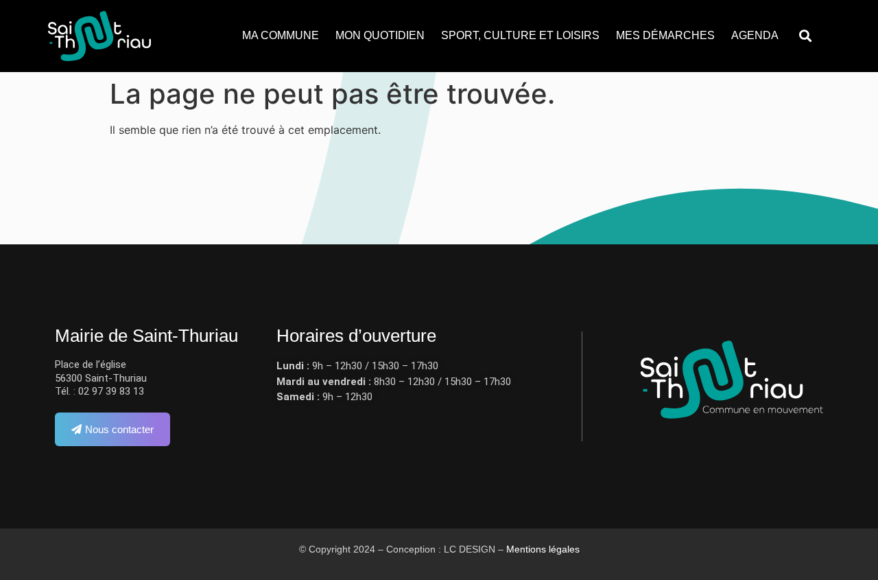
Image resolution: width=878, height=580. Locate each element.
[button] (805, 36)
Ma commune (280, 35)
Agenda (755, 35)
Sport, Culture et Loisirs (520, 35)
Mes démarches (665, 35)
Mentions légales (543, 549)
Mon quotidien (380, 35)
